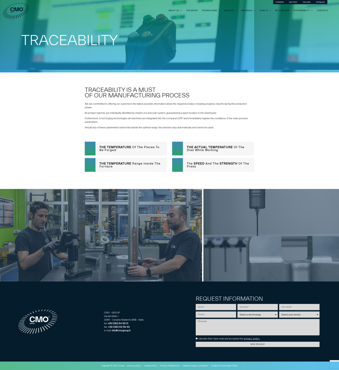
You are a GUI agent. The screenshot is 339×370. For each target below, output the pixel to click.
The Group (192, 10)
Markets (229, 10)
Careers (280, 2)
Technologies (209, 10)
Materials (247, 10)
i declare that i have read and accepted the (229, 338)
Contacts (322, 10)
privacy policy (252, 338)
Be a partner (282, 10)
